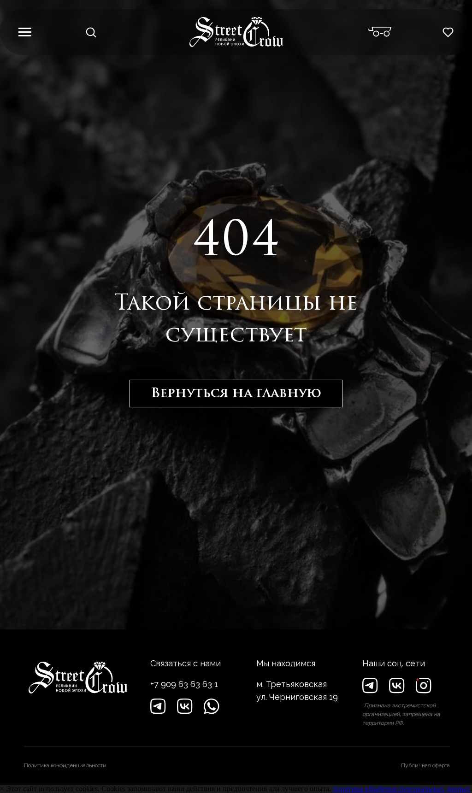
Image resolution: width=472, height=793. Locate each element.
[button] (90, 31)
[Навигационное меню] (24, 32)
